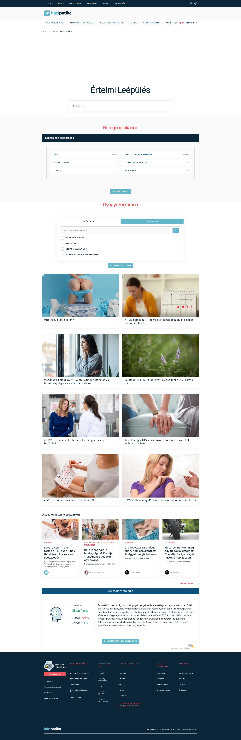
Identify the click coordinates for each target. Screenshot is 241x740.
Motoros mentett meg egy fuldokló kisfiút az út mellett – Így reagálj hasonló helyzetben (180, 552)
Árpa (100, 686)
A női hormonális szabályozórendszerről (69, 500)
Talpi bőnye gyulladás (102, 693)
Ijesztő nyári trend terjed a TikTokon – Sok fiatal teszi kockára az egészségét (59, 552)
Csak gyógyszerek (75, 238)
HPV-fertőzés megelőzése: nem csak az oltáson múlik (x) (160, 500)
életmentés (170, 543)
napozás (48, 543)
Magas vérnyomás (151, 23)
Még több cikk (186, 583)
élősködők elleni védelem (82, 23)
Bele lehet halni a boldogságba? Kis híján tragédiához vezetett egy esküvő (99, 555)
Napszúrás (102, 673)
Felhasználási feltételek (52, 687)
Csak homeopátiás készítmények (82, 255)
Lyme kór (170, 23)
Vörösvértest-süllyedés (78, 679)
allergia (134, 23)
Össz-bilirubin (75, 684)
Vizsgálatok (161, 679)
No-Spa (121, 690)
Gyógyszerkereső (75, 3)
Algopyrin (122, 673)
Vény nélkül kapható (76, 249)
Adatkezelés (48, 693)
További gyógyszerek (120, 265)
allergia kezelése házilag (112, 23)
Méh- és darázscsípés (103, 700)
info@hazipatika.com (189, 729)
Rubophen (122, 695)
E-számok (183, 690)
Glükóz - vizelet (75, 697)
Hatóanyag (152, 221)
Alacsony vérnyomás (102, 680)
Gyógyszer (88, 221)
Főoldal (44, 32)
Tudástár (53, 32)
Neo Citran (122, 684)
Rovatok (61, 3)
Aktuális (50, 3)
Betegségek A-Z (92, 3)
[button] (80, 665)
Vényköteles (72, 243)
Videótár (182, 679)
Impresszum (48, 681)
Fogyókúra (129, 543)
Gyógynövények (162, 684)
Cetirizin (122, 679)
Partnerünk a (177, 648)
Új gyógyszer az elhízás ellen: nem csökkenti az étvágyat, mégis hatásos (140, 551)
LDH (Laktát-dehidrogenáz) (80, 673)
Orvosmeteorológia (55, 23)
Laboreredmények (120, 3)
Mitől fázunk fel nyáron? (59, 319)
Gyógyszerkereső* (128, 663)
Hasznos (106, 3)
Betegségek (78, 106)
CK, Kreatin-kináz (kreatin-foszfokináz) (80, 691)
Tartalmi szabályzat (51, 698)
